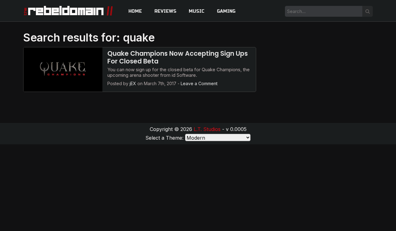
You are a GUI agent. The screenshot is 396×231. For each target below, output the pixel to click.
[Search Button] (367, 11)
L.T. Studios (207, 129)
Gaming (226, 11)
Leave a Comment (199, 83)
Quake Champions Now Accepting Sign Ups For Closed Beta (177, 57)
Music (196, 11)
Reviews (165, 11)
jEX (133, 83)
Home (135, 11)
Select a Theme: (164, 138)
